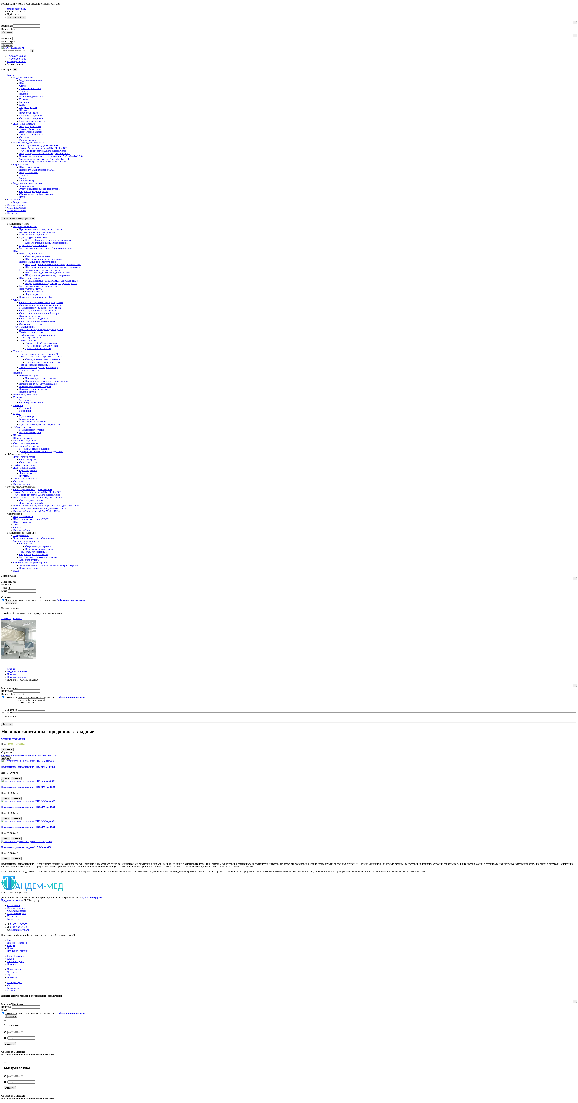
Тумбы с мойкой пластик (38, 348)
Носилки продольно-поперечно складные (46, 381)
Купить (5, 778)
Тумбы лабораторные (24, 465)
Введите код (10, 716)
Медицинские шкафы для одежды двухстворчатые (51, 283)
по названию (7, 755)
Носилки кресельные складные (35, 386)
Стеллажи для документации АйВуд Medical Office (39, 508)
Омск (10, 985)
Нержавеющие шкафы (30, 289)
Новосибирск (14, 969)
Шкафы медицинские (30, 253)
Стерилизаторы (27, 543)
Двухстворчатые (33, 294)
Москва (11, 940)
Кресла (16, 413)
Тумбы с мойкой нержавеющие (41, 343)
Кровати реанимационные (33, 234)
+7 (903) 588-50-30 (16, 59)
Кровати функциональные (33, 237)
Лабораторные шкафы (24, 467)
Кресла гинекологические (32, 421)
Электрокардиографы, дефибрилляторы (33, 538)
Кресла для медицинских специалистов (39, 424)
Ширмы (17, 435)
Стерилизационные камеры (33, 554)
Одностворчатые (34, 291)
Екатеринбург (14, 982)
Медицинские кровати (25, 226)
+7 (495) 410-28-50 (16, 61)
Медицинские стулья (30, 432)
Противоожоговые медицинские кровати (40, 229)
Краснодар (12, 990)
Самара (11, 945)
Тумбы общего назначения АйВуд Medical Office (38, 492)
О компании (13, 199)
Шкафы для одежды (29, 278)
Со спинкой (25, 408)
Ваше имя (6, 584)
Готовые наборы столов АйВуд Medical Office (36, 511)
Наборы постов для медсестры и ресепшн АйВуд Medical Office (46, 505)
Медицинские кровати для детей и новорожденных (45, 248)
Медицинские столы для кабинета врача (40, 308)
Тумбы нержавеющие (30, 337)
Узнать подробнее (11, 618)
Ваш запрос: (11, 710)
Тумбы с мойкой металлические (41, 345)
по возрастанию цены (26, 755)
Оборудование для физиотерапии (30, 562)
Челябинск (12, 972)
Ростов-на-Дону (15, 961)
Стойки (17, 527)
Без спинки (25, 411)
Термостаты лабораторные (33, 551)
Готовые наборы (21, 484)
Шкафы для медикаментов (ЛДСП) (31, 519)
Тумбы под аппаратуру (31, 332)
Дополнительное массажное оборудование (41, 451)
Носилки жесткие (28, 392)
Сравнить (16, 778)
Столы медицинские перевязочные (37, 321)
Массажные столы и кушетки (34, 448)
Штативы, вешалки (23, 438)
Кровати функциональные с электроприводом (49, 240)
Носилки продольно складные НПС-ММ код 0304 (28, 827)
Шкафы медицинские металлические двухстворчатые (53, 267)
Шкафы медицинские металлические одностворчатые (53, 264)
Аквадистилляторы (29, 560)
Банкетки (18, 405)
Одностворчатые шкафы (37, 256)
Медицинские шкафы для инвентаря (38, 286)
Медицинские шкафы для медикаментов (40, 270)
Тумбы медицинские (24, 327)
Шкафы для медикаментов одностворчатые (47, 272)
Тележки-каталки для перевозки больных (40, 356)
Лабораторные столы (24, 457)
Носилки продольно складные (40, 378)
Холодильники (21, 535)
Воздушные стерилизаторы (39, 549)
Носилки (17, 373)
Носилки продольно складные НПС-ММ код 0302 (28, 787)
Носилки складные (29, 375)
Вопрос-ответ (20, 202)
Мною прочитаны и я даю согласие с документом (45, 600)
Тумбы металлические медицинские (38, 335)
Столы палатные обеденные (33, 318)
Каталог (11, 75)
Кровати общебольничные (33, 245)
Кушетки (17, 397)
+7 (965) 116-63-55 (16, 56)
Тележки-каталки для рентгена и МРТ (38, 354)
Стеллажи (18, 481)
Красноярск (13, 988)
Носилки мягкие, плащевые (33, 389)
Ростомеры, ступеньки (24, 440)
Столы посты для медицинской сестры (39, 313)
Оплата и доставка (16, 207)
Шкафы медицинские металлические (38, 261)
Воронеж (12, 964)
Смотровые (25, 400)
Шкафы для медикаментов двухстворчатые (47, 275)
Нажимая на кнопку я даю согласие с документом (45, 697)
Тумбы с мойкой (27, 340)
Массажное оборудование (26, 446)
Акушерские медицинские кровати (37, 232)
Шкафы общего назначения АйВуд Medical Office (38, 497)
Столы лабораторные (30, 459)
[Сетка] (8, 758)
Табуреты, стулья (22, 427)
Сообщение (7, 597)
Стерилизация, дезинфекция (27, 541)
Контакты (12, 213)
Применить (7, 749)
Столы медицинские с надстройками (38, 310)
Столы (16, 299)
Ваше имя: (6, 26)
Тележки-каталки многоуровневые (43, 362)
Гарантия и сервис (16, 913)
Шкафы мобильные (23, 516)
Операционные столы (30, 324)
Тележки (17, 351)
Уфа (9, 974)
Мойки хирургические (25, 394)
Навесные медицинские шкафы (35, 297)
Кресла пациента (28, 419)
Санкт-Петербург (16, 956)
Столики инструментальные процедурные (41, 302)
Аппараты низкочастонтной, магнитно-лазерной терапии (48, 565)
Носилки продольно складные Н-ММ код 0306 (26, 847)
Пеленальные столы (29, 316)
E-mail (4, 591)
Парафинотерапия (28, 568)
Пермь (10, 948)
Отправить (7, 32)
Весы (16, 570)
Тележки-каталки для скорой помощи (38, 367)
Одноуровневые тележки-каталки (42, 359)
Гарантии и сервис (16, 210)
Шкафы (17, 251)
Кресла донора (26, 416)
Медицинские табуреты (31, 429)
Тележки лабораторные (25, 478)
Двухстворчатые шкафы (31, 503)
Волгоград (12, 977)
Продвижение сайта (11, 900)
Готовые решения (16, 205)
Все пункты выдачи (17, 951)
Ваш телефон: (8, 29)
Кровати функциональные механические (46, 242)
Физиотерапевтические (31, 402)
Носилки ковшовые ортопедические (38, 383)
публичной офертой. (92, 897)
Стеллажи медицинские (25, 443)
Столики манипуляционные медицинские (41, 305)
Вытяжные (24, 476)
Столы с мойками (28, 462)
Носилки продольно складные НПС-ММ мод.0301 (28, 767)
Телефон (5, 587)
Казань (10, 958)
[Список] (3, 758)
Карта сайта (13, 919)
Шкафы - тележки (22, 522)
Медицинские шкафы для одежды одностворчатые (51, 280)
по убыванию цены (48, 755)
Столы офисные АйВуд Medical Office (32, 489)
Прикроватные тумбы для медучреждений (41, 329)
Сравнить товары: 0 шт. (13, 739)
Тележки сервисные (29, 370)
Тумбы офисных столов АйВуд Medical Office (36, 495)
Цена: (4, 744)
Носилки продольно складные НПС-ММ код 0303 (28, 807)
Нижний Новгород (17, 942)
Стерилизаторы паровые (38, 546)
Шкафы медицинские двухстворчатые (45, 259)
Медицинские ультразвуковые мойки (38, 557)
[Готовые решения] (18, 658)
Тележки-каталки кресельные (34, 364)
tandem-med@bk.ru (16, 9)
